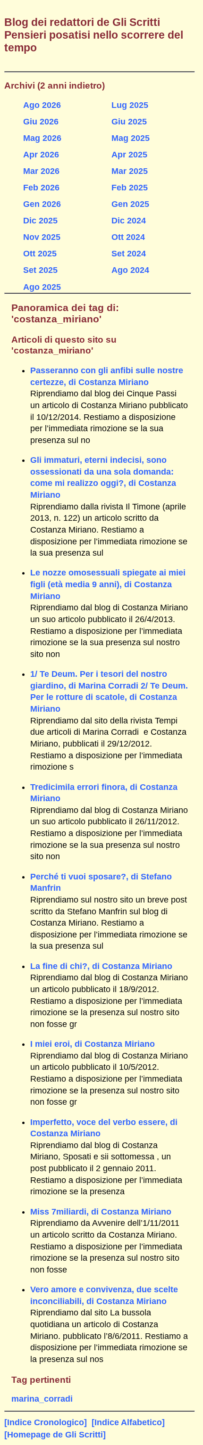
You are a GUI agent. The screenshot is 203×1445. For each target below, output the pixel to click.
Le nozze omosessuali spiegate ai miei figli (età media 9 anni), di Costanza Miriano (108, 584)
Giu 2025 (129, 121)
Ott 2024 (128, 237)
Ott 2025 (40, 253)
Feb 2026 (41, 187)
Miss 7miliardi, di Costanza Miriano (100, 1211)
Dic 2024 (128, 220)
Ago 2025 (42, 287)
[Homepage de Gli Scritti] (55, 1434)
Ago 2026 (42, 105)
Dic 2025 (40, 220)
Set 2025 (40, 270)
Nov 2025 (41, 237)
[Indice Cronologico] (45, 1422)
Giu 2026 (41, 121)
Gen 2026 (42, 204)
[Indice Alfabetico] (128, 1422)
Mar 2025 (129, 171)
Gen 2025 (130, 204)
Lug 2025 (129, 105)
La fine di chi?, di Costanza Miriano (101, 966)
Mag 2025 (130, 138)
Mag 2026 (42, 138)
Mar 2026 (41, 171)
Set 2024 (128, 253)
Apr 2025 (129, 154)
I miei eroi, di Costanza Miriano (92, 1044)
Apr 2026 (41, 154)
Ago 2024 (130, 270)
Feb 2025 (129, 187)
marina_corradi (42, 1399)
